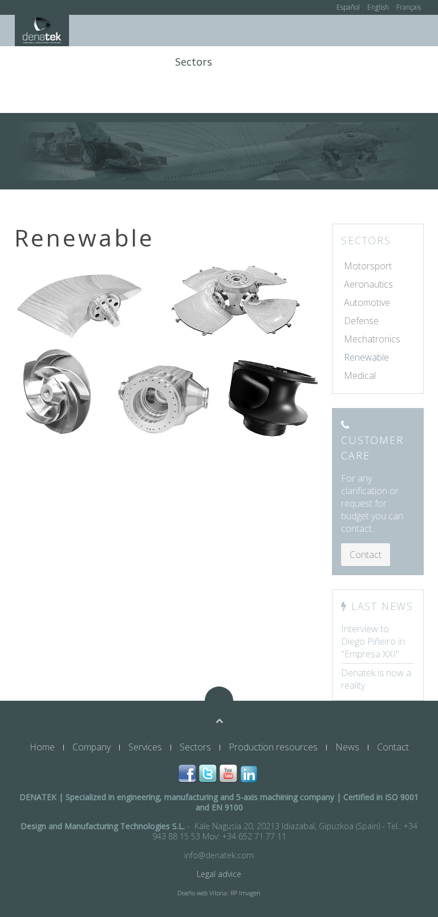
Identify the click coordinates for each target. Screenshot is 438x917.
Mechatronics (372, 339)
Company (89, 61)
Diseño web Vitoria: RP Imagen (219, 893)
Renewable (366, 357)
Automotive (367, 302)
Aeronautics (368, 284)
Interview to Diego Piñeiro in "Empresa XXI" (373, 641)
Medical (360, 375)
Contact (398, 61)
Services (144, 61)
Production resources (277, 61)
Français (408, 7)
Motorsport (368, 266)
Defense (361, 320)
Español (349, 7)
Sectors (193, 61)
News (354, 61)
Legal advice (219, 873)
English (379, 7)
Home (40, 61)
